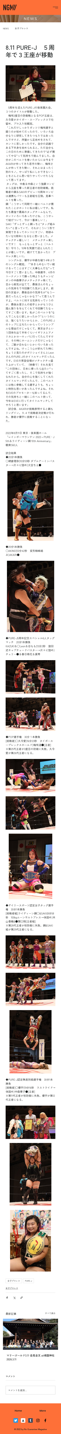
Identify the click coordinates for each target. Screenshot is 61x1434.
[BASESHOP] (23, 1420)
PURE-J (28, 1280)
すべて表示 (50, 1313)
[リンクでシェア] (21, 1297)
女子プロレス (21, 28)
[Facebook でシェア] (7, 1297)
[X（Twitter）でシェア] (14, 1297)
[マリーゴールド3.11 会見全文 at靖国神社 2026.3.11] (30, 1334)
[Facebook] (45, 1420)
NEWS (6, 28)
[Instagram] (38, 1420)
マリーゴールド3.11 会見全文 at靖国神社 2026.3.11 (30, 1357)
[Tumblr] (30, 1420)
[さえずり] (15, 1420)
